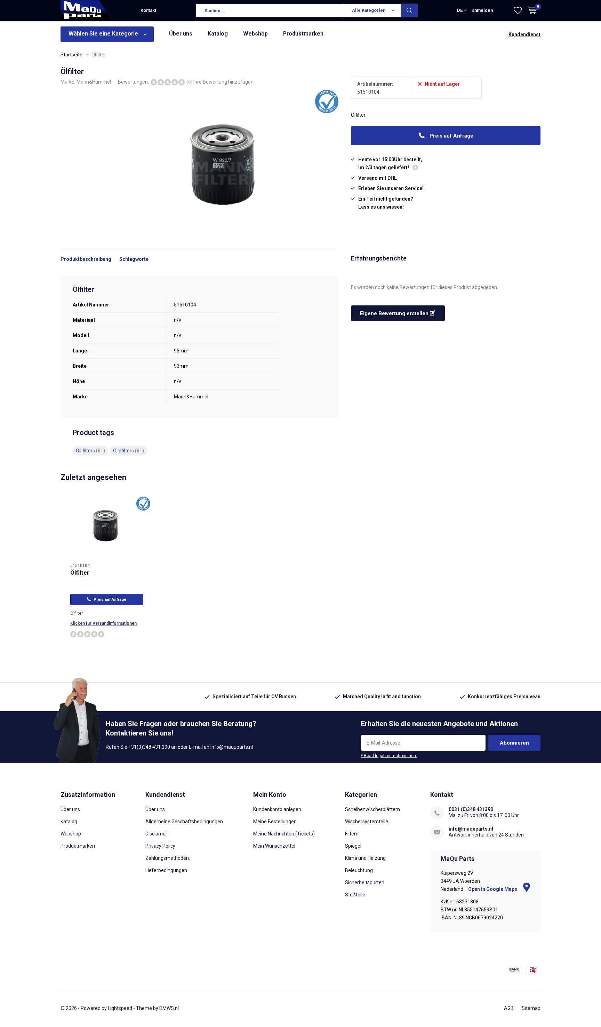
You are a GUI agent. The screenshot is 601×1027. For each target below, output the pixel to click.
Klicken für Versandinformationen (103, 623)
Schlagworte (134, 259)
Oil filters (90, 450)
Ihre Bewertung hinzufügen (223, 82)
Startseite (71, 54)
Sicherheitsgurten (364, 882)
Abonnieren (514, 743)
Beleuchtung (359, 870)
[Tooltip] (415, 168)
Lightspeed (120, 1008)
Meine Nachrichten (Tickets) (284, 834)
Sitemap (531, 1008)
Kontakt (148, 10)
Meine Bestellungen (275, 821)
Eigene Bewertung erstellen (395, 313)
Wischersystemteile (366, 821)
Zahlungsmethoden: (167, 858)
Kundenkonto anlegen (277, 809)
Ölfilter (79, 572)
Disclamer (156, 834)
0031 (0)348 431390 (471, 809)
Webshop (255, 33)
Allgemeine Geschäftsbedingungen (184, 821)
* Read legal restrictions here (389, 755)
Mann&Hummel (94, 82)
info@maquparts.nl (471, 829)
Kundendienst (524, 34)
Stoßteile (355, 894)
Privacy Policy (160, 846)
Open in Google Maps (493, 889)
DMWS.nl (169, 1008)
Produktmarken (303, 33)
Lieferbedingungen (166, 870)
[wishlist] (518, 10)
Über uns (180, 33)
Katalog (218, 33)
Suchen (409, 10)
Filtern (352, 834)
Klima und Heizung (365, 858)
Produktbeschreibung (86, 259)
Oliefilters (128, 450)
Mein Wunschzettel (274, 846)
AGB (509, 1008)
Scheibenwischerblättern (372, 809)
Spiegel (353, 846)
